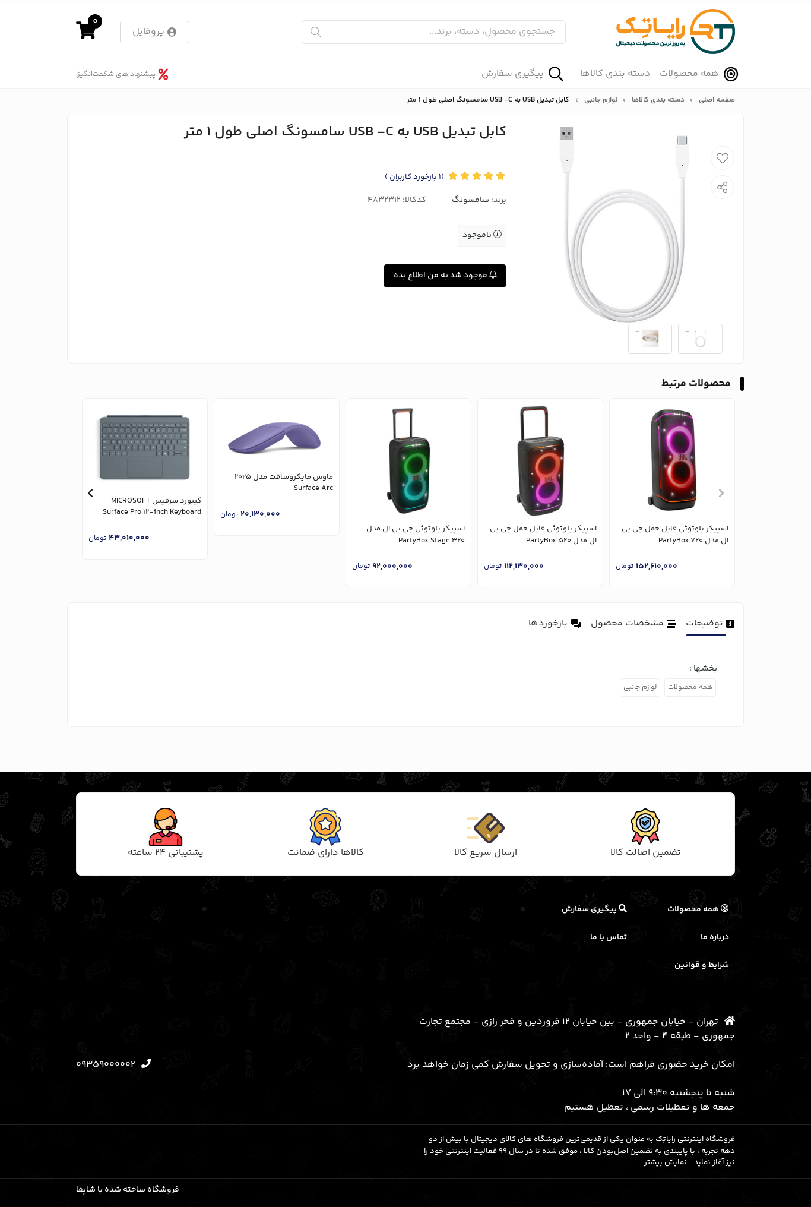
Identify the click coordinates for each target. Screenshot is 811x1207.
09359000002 (105, 1064)
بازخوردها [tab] (548, 623)
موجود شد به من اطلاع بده (441, 275)
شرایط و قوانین (701, 965)
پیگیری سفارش (512, 74)
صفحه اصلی (717, 100)
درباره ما (715, 937)
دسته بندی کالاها (615, 74)
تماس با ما (608, 937)
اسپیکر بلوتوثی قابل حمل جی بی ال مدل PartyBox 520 (543, 534)
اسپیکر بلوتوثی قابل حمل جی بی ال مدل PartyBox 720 (675, 534)
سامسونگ (470, 200)
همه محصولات (689, 74)
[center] (316, 32)
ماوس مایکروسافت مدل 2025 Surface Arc (284, 483)
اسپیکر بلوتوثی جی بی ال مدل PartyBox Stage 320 (415, 534)
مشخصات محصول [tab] (627, 623)
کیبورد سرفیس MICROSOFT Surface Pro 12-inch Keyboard (152, 507)
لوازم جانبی (600, 100)
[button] (721, 493)
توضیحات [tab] (704, 623)
